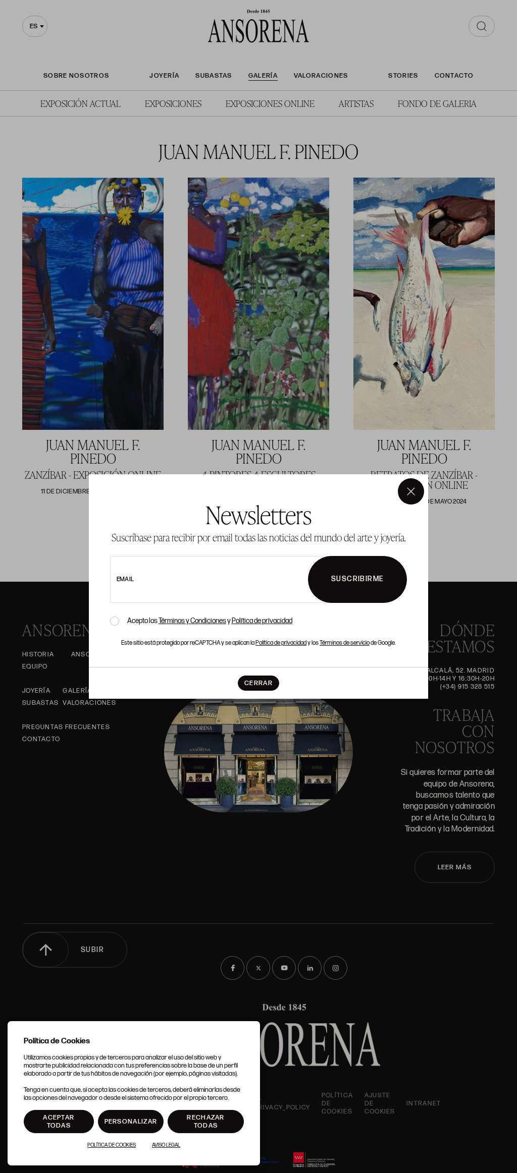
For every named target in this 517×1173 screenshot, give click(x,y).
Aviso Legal (166, 1145)
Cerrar (258, 683)
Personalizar (131, 1122)
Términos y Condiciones (192, 621)
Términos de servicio (345, 643)
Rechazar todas (205, 1121)
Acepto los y (209, 621)
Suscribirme (357, 579)
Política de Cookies (111, 1145)
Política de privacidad (262, 621)
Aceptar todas (58, 1121)
